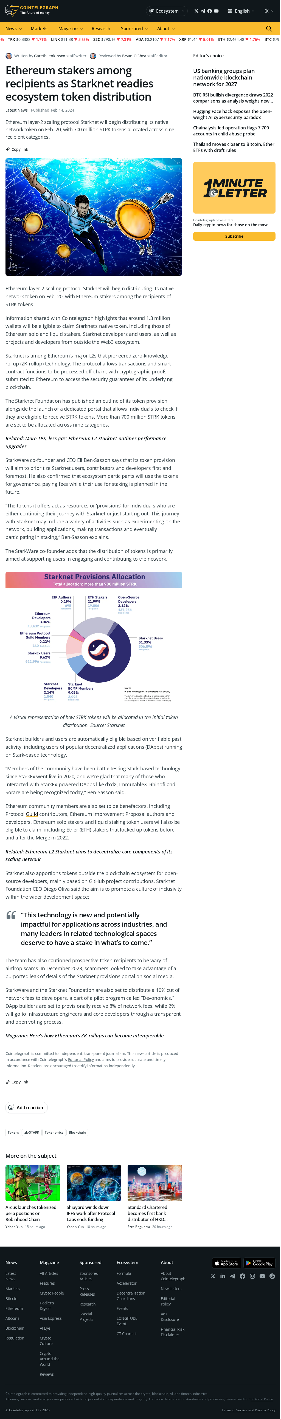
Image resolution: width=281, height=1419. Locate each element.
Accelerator (126, 1283)
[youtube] (262, 1277)
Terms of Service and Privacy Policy (249, 1410)
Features (47, 1283)
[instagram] (252, 1277)
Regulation (14, 1338)
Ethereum (14, 1308)
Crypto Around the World (50, 1359)
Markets (39, 28)
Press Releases (87, 1291)
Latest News (16, 110)
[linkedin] (223, 1277)
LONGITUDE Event (127, 1321)
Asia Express (51, 1318)
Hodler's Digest (47, 1305)
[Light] (269, 11)
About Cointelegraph (173, 1276)
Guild (32, 814)
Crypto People (52, 1293)
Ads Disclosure (170, 1316)
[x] (213, 1277)
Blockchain (14, 1328)
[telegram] (232, 1277)
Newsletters (171, 1288)
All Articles (49, 1273)
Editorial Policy (81, 1059)
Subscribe (234, 236)
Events (122, 1308)
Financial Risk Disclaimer (172, 1332)
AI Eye (45, 1328)
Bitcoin (11, 1298)
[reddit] (272, 1277)
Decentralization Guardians (131, 1295)
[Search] (269, 28)
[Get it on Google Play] (259, 1263)
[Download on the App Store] (226, 1263)
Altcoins (12, 1318)
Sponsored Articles (89, 1276)
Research (101, 28)
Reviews (47, 1374)
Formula (124, 1273)
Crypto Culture (46, 1340)
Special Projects (86, 1316)
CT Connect (127, 1333)
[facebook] (242, 1277)
